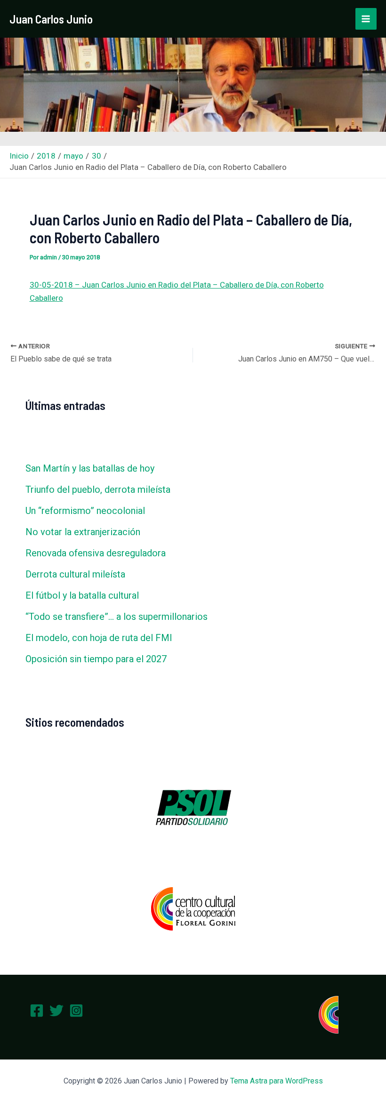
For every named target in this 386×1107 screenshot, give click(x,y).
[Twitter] (56, 1010)
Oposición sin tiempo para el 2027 (96, 659)
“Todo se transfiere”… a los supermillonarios (116, 616)
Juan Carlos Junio (51, 19)
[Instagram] (76, 1010)
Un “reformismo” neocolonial (85, 510)
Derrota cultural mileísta (75, 574)
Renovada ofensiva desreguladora (95, 553)
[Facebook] (37, 1010)
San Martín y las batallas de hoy (89, 468)
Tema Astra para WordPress (276, 1080)
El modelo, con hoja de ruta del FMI (98, 637)
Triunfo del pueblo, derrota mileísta (97, 489)
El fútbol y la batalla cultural (82, 595)
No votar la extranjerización (82, 531)
